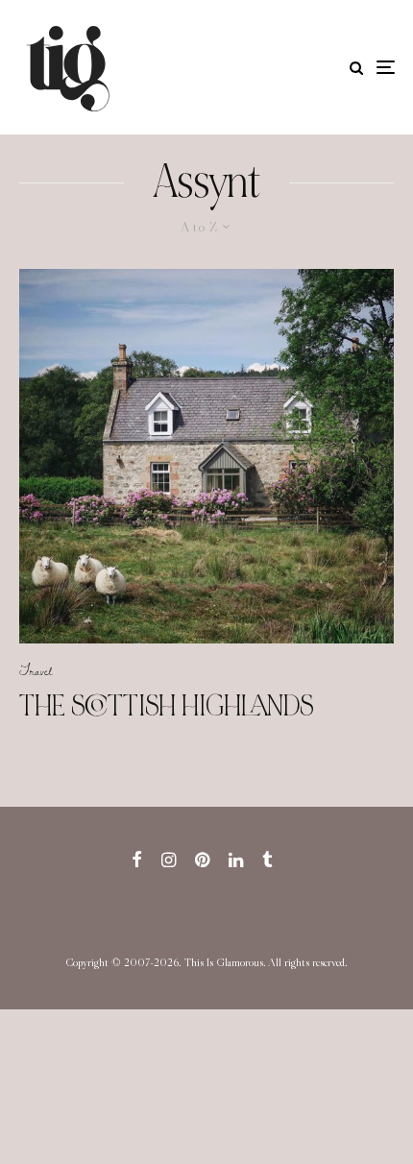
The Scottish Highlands (166, 705)
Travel (35, 670)
